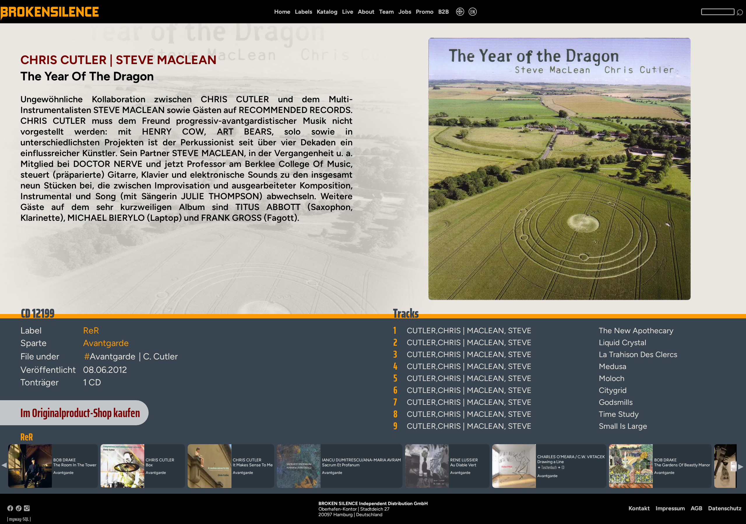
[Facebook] (10, 509)
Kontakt (639, 508)
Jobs (404, 11)
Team (386, 11)
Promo (425, 11)
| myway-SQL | (19, 519)
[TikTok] (18, 509)
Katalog (327, 11)
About (366, 11)
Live (347, 11)
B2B (443, 11)
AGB (696, 508)
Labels (303, 11)
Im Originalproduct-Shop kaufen (80, 412)
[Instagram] (27, 509)
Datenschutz (725, 508)
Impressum (670, 508)
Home (282, 11)
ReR (26, 437)
